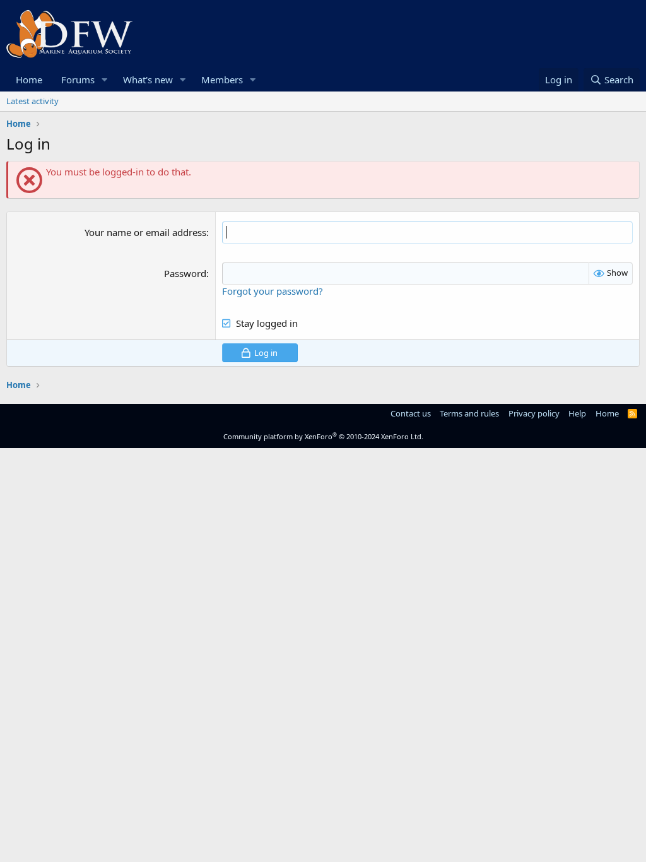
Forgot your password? (272, 291)
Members (222, 79)
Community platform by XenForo (323, 436)
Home (29, 79)
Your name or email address (145, 232)
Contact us (411, 413)
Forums (78, 79)
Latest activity (32, 101)
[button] (105, 80)
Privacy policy (534, 413)
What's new (148, 79)
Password (185, 273)
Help (577, 413)
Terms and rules (469, 413)
